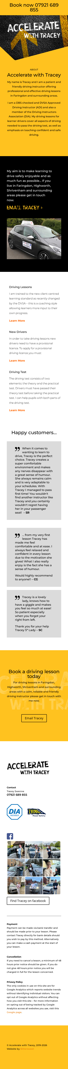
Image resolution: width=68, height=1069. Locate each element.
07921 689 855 (17, 795)
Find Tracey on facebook (28, 901)
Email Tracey (34, 718)
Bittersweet (27, 1048)
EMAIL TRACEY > (25, 208)
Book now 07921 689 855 (34, 7)
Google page (14, 1012)
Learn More (17, 320)
